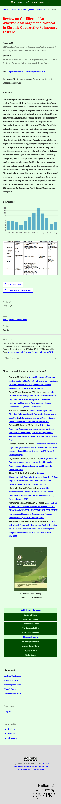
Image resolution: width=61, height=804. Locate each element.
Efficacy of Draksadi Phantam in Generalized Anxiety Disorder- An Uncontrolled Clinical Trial (33, 525)
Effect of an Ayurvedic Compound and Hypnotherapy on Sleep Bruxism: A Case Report (31, 429)
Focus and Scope (30, 619)
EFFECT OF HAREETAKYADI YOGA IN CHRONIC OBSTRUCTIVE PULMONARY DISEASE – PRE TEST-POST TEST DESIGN (33, 507)
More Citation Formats (14, 358)
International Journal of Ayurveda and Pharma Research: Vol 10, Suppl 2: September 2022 (33, 451)
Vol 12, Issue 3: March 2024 (35, 10)
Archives (16, 10)
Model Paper (30, 655)
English (7, 711)
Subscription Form (30, 641)
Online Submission (30, 632)
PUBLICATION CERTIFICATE (19, 290)
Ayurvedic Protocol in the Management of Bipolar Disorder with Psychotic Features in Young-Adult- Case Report (32, 396)
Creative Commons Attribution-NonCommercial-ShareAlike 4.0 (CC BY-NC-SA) (31, 766)
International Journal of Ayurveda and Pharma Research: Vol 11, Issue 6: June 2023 (33, 436)
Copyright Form (30, 650)
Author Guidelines (30, 624)
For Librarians (10, 738)
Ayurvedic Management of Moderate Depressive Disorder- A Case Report (33, 477)
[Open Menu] (3, 3)
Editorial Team (30, 615)
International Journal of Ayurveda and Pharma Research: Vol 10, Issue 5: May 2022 (32, 532)
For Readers (9, 729)
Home (5, 10)
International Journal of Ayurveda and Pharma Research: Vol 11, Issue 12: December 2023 (31, 466)
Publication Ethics (30, 628)
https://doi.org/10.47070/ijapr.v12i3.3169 (26, 71)
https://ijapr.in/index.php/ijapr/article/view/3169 (30, 352)
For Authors (9, 733)
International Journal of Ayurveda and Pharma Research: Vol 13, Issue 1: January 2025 (31, 495)
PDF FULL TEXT (14, 284)
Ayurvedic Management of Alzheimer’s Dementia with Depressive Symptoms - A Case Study (33, 414)
